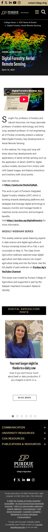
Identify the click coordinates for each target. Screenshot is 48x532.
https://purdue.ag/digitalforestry (24, 221)
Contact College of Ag (37, 3)
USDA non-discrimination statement (28, 506)
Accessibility (9, 504)
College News (10, 22)
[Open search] (43, 12)
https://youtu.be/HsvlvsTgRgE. (21, 185)
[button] (13, 416)
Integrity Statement (14, 509)
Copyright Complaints (31, 512)
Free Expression (29, 509)
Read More (24, 397)
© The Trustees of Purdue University (23, 501)
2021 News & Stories (27, 22)
